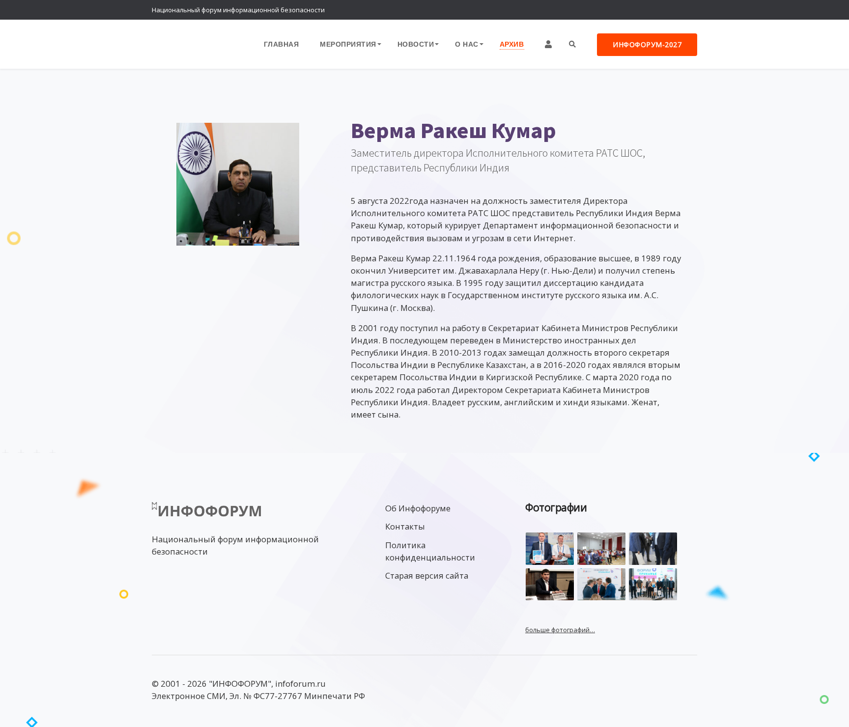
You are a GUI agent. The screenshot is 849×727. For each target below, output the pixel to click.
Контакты (405, 526)
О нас (467, 44)
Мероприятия (348, 44)
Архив (512, 44)
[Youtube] (687, 10)
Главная (281, 44)
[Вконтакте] (668, 10)
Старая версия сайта (426, 575)
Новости (415, 44)
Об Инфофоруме (418, 508)
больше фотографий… (560, 629)
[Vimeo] (648, 10)
